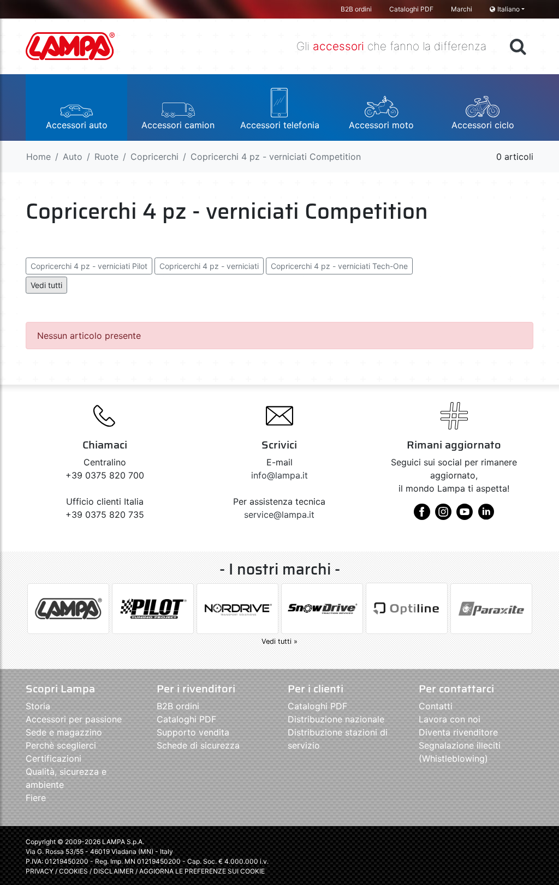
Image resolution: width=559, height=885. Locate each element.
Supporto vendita (193, 732)
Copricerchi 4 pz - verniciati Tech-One (339, 266)
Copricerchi (154, 156)
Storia (38, 706)
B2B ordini (356, 9)
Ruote (106, 156)
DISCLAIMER (114, 871)
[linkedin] (486, 515)
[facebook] (422, 515)
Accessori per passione (74, 719)
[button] (76, 107)
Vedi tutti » (279, 641)
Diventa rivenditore (458, 732)
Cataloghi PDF (411, 9)
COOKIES (73, 871)
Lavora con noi (449, 719)
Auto (72, 156)
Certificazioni (53, 758)
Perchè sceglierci (61, 745)
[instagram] (443, 515)
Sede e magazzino (64, 732)
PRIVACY (39, 871)
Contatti (436, 706)
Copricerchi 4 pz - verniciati (209, 266)
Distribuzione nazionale (336, 719)
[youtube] (464, 515)
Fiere (36, 797)
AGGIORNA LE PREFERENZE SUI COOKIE (202, 871)
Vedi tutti (46, 285)
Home (38, 156)
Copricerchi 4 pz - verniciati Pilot (89, 266)
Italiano (508, 9)
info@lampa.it (279, 475)
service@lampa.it (279, 514)
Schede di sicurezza (198, 745)
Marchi (461, 9)
